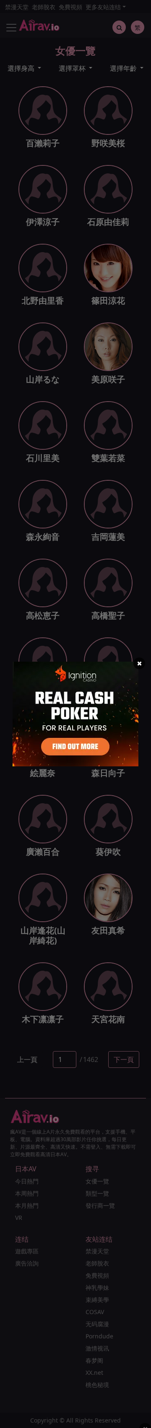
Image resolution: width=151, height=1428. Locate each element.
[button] (139, 663)
